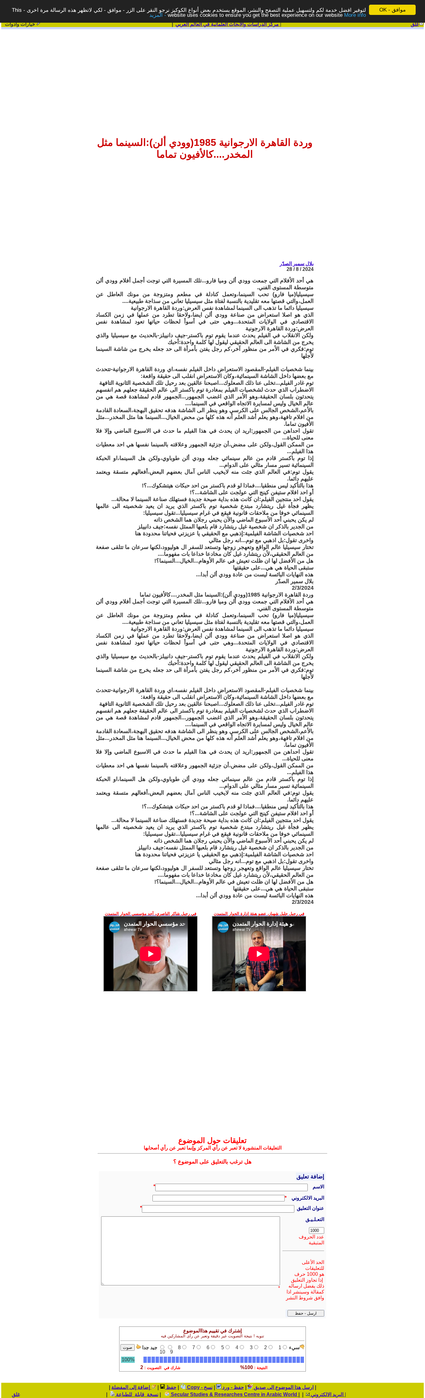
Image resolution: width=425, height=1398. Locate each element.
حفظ (170, 1387)
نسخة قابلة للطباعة (136, 1394)
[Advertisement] (212, 78)
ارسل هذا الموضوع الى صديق (283, 1387)
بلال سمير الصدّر (297, 263)
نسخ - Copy (199, 1387)
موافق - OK (392, 10)
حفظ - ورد (232, 1387)
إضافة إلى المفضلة (131, 1387)
